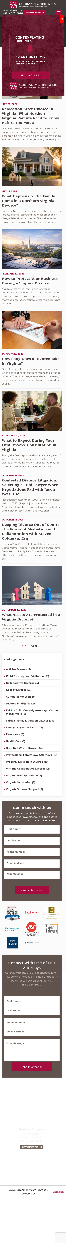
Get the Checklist (31, 75)
